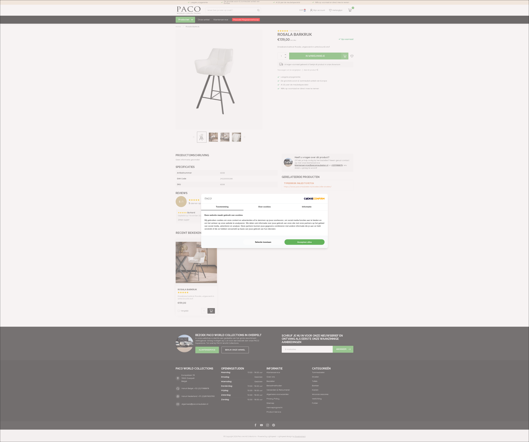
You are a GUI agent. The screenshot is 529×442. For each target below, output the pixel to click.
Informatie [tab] (306, 207)
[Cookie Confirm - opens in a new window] (314, 198)
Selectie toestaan (263, 242)
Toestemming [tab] (222, 207)
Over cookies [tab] (264, 207)
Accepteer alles (304, 242)
